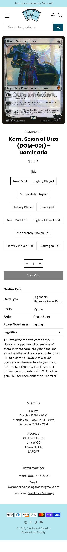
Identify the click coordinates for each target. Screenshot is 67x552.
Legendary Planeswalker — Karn (47, 299)
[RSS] (41, 522)
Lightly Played (44, 181)
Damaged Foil (50, 246)
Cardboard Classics (39, 528)
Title (33, 172)
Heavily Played (23, 207)
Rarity (8, 309)
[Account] (53, 15)
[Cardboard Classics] (31, 15)
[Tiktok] (36, 522)
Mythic (38, 309)
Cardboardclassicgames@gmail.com (33, 487)
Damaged (47, 207)
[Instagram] (25, 522)
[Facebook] (31, 522)
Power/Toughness (16, 324)
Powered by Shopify (33, 532)
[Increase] (40, 263)
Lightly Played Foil (47, 220)
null (36, 324)
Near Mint (20, 181)
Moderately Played (33, 194)
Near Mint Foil (17, 220)
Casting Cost (13, 289)
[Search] (58, 27)
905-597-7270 (38, 476)
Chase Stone (42, 317)
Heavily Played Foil (20, 246)
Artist (7, 317)
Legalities (10, 332)
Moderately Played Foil (33, 233)
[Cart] (60, 15)
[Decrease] (27, 263)
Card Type (11, 299)
